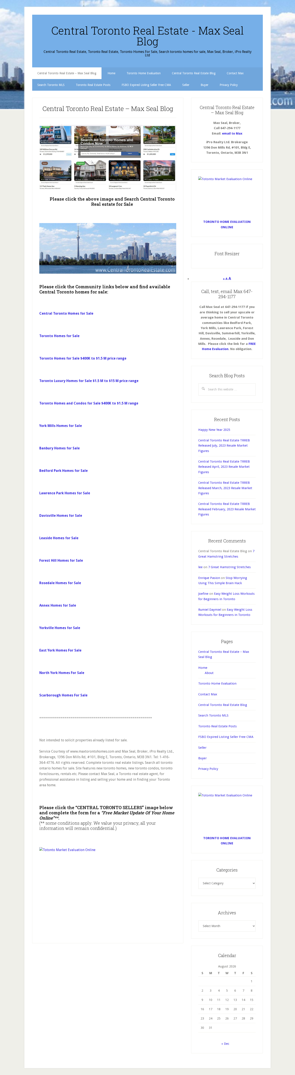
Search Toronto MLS (213, 715)
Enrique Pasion (209, 578)
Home (202, 668)
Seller (202, 748)
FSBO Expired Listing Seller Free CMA (225, 737)
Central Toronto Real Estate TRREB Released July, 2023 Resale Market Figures (224, 445)
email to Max (232, 133)
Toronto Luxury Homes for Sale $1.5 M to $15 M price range (88, 381)
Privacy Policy (208, 769)
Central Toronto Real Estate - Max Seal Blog (147, 35)
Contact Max (207, 694)
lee (200, 567)
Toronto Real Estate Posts (217, 726)
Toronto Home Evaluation (217, 683)
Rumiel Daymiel (209, 610)
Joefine (203, 594)
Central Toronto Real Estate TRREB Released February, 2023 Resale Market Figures (227, 509)
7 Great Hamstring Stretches (229, 567)
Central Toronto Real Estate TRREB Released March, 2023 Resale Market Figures (225, 488)
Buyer (202, 758)
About (209, 673)
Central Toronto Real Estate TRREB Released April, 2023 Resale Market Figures (224, 467)
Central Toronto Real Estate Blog (222, 705)
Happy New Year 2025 (214, 430)
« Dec (225, 1044)
